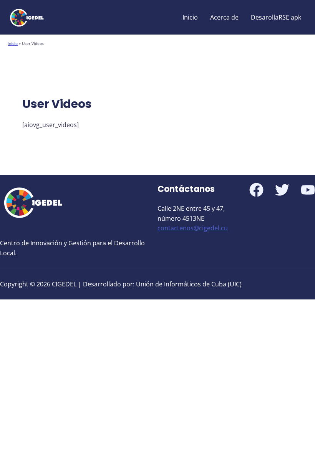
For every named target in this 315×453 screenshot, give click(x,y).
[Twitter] (282, 190)
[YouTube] (308, 190)
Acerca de (224, 17)
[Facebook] (256, 190)
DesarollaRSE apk (276, 17)
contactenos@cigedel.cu (193, 228)
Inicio (190, 17)
